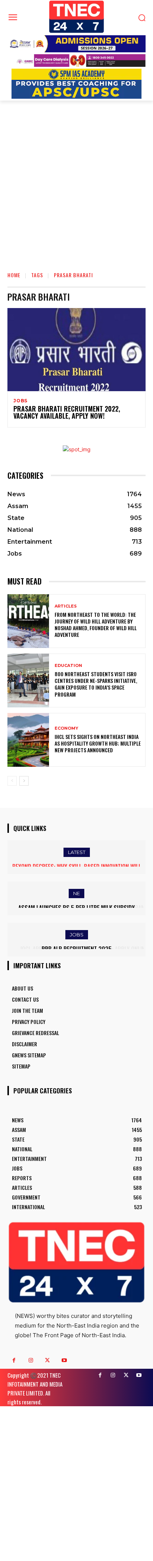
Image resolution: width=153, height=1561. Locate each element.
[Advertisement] (76, 180)
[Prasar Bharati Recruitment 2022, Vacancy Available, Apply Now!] (76, 349)
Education (68, 666)
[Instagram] (30, 1360)
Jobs (20, 401)
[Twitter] (47, 1360)
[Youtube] (64, 1360)
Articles (66, 606)
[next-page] (24, 781)
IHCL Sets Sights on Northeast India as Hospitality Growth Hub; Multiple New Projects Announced (98, 743)
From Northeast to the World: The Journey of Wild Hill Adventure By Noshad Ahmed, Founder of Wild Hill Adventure (96, 625)
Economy (66, 728)
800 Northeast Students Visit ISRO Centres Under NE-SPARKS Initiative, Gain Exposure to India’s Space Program (96, 684)
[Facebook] (13, 1360)
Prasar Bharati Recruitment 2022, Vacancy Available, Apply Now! (66, 412)
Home (13, 275)
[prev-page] (12, 781)
